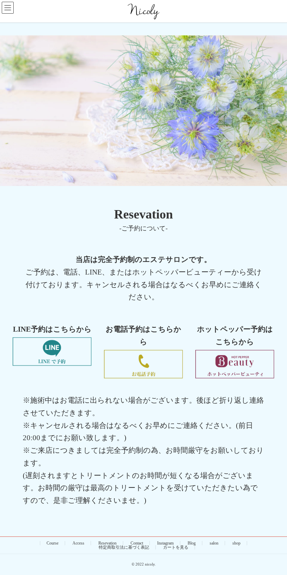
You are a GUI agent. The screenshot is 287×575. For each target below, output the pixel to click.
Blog (192, 543)
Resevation (107, 543)
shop (236, 543)
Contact (137, 543)
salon (214, 543)
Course (52, 543)
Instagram (165, 543)
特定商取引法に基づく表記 (124, 547)
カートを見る (175, 547)
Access (78, 543)
